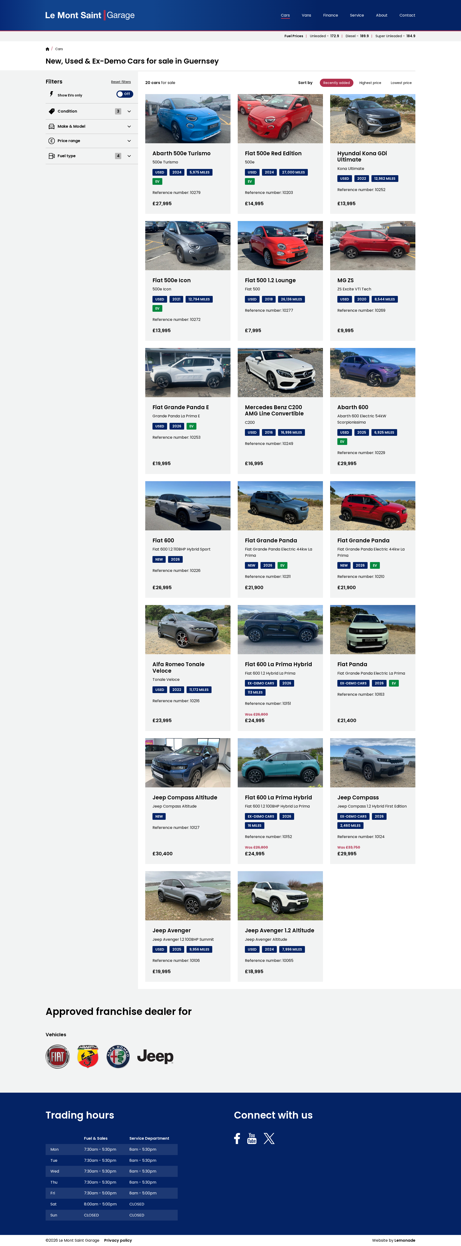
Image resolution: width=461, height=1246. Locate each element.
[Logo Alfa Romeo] (118, 1057)
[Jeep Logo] (155, 1056)
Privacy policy (118, 1240)
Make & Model (71, 127)
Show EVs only (70, 95)
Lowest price (401, 82)
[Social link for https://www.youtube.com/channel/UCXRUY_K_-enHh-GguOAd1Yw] (251, 1139)
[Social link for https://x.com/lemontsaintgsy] (269, 1139)
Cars (285, 15)
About (382, 15)
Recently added (336, 82)
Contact (407, 15)
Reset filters (121, 82)
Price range (68, 142)
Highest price (370, 82)
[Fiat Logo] (58, 1057)
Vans (306, 15)
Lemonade (404, 1240)
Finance (330, 15)
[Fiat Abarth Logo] (88, 1057)
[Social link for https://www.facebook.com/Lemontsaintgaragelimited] (237, 1139)
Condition (88, 112)
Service (357, 15)
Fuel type (88, 157)
